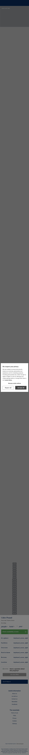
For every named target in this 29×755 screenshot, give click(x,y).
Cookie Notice (8, 380)
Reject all (8, 388)
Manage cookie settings (14, 383)
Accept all (20, 388)
